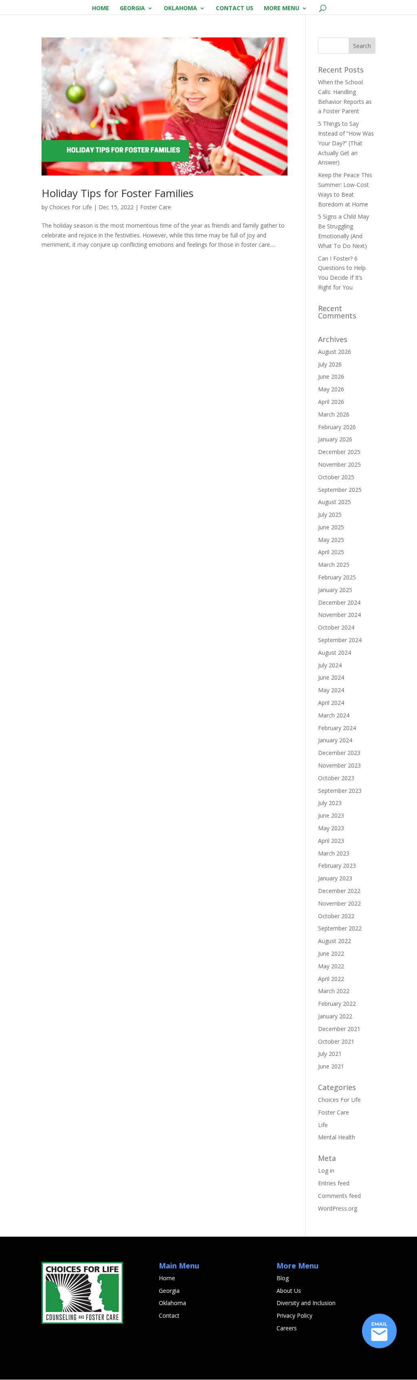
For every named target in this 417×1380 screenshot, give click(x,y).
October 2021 (336, 1041)
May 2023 (331, 828)
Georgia (132, 8)
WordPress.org (337, 1208)
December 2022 (339, 891)
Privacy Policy (294, 1315)
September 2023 (340, 790)
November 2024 (339, 615)
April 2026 (331, 402)
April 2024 (331, 702)
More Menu (281, 8)
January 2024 (335, 740)
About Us (289, 1290)
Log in (326, 1170)
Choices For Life (70, 207)
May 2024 (331, 690)
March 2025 (333, 564)
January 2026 (335, 439)
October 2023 (336, 778)
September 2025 (340, 490)
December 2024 (339, 602)
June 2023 (331, 815)
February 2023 (337, 865)
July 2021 (330, 1053)
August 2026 (334, 351)
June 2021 (331, 1066)
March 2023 (333, 853)
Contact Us (234, 8)
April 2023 (331, 841)
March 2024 (333, 715)
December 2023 (339, 753)
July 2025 (330, 514)
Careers (287, 1328)
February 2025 (337, 577)
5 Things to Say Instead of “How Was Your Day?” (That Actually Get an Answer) (346, 143)
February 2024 (337, 728)
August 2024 (334, 652)
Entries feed (333, 1183)
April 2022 (331, 979)
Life (323, 1125)
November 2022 (339, 903)
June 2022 (331, 953)
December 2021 (339, 1029)
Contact (169, 1315)
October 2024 (336, 627)
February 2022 (337, 1003)
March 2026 (333, 414)
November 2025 (339, 464)
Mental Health (336, 1137)
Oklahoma (180, 8)
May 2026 (331, 389)
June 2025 (331, 527)
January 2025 (335, 590)
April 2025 (331, 552)
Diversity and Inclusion (306, 1303)
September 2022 (340, 928)
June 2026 (331, 376)
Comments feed (339, 1196)
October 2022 (336, 916)
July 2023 (330, 803)
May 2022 (331, 966)
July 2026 (330, 364)
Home (100, 8)
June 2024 (331, 677)
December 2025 (339, 452)
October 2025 (336, 477)
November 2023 (339, 765)
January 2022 (335, 1016)
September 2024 (340, 640)
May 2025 (331, 540)
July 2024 (330, 665)
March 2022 (333, 991)
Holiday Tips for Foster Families (117, 193)
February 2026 (337, 427)
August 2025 (334, 502)
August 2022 (334, 941)
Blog (283, 1278)
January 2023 (335, 878)
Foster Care (155, 207)
